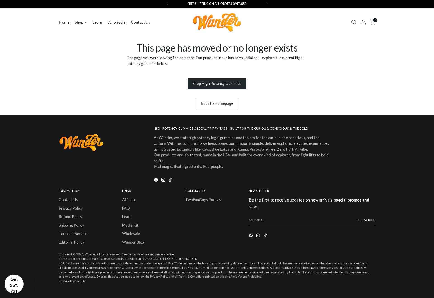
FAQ (126, 208)
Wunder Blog (133, 242)
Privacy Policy (71, 208)
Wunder (90, 254)
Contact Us (68, 199)
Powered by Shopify (72, 281)
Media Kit (130, 225)
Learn (127, 216)
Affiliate (129, 199)
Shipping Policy (71, 225)
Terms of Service (73, 233)
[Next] (267, 4)
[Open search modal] (353, 22)
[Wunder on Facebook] (156, 181)
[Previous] (167, 4)
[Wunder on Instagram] (163, 181)
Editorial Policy (71, 242)
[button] (14, 284)
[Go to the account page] (363, 22)
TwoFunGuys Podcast (204, 199)
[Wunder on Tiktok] (171, 181)
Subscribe (366, 220)
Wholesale (131, 233)
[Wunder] (217, 22)
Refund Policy (70, 216)
